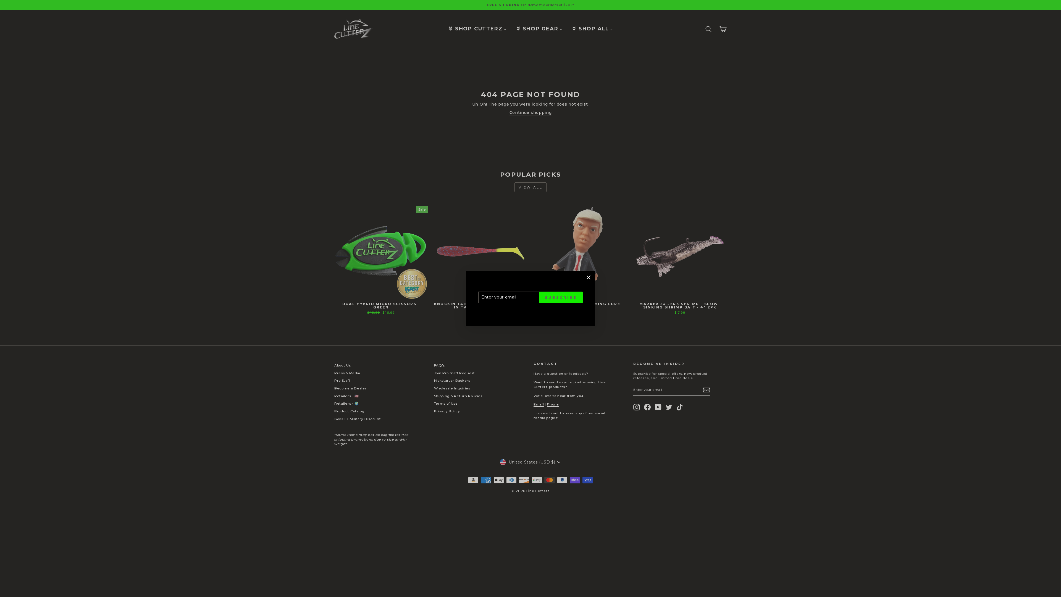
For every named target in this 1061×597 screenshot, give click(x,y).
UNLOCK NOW (1002, 559)
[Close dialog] (1050, 429)
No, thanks (1001, 579)
